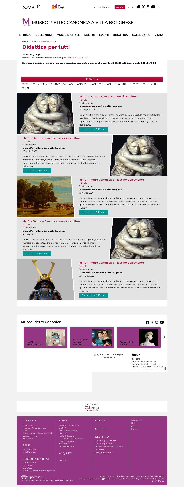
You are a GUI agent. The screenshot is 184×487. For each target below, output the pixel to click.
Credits (142, 479)
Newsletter (28, 438)
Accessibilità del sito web (155, 480)
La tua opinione (66, 446)
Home (25, 42)
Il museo (24, 35)
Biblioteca (27, 468)
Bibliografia (28, 465)
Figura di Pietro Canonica (34, 428)
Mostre (90, 35)
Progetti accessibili (104, 453)
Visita (159, 35)
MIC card (63, 433)
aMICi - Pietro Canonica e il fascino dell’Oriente (111, 179)
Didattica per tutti (103, 443)
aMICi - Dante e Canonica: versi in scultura (108, 96)
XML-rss (160, 481)
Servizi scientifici (36, 459)
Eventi (104, 35)
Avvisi (134, 426)
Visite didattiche (66, 436)
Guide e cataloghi (67, 441)
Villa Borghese (29, 452)
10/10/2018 (147, 364)
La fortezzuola (29, 449)
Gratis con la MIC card (94, 129)
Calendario (141, 35)
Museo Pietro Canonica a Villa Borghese (83, 22)
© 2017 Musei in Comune (90, 479)
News (133, 423)
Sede (26, 445)
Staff (25, 430)
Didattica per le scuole (105, 441)
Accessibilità (65, 444)
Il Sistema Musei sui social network (81, 342)
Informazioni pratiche (69, 425)
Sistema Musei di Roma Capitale (38, 433)
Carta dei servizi (30, 436)
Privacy (107, 479)
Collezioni (44, 35)
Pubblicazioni (29, 462)
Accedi (131, 7)
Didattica (120, 35)
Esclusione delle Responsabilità (125, 479)
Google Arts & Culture (126, 343)
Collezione (28, 425)
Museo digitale (68, 35)
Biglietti (63, 428)
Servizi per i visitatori (68, 430)
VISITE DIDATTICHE (78, 57)
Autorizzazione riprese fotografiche (39, 470)
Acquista (120, 7)
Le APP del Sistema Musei (34, 343)
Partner (134, 429)
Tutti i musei (104, 7)
